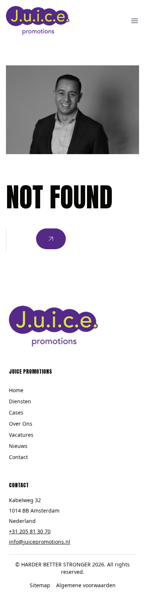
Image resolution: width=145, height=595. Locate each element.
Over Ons (20, 423)
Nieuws (18, 445)
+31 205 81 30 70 (30, 531)
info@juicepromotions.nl (39, 541)
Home (16, 390)
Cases (16, 412)
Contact (18, 457)
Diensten (20, 401)
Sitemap (40, 585)
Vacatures (21, 434)
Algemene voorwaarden (86, 585)
